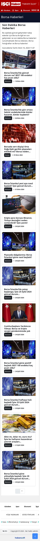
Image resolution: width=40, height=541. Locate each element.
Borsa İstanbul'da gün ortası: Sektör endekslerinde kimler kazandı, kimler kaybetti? (18, 112)
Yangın (33, 522)
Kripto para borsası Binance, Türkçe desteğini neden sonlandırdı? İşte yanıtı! (18, 220)
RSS (5, 531)
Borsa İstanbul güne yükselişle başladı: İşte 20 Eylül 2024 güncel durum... (17, 476)
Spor (16, 10)
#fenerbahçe (12, 522)
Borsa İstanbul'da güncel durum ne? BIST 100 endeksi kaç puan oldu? (18, 75)
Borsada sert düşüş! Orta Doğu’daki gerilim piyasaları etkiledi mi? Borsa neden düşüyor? (18, 149)
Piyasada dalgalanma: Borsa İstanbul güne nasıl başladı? (18, 256)
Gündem (7, 10)
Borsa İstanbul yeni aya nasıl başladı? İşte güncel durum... (18, 184)
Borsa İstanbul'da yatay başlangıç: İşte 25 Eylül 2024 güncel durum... (17, 291)
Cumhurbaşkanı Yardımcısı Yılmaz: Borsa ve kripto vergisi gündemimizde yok (17, 328)
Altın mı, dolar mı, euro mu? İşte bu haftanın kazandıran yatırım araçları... (18, 439)
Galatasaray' (24, 522)
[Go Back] (35, 536)
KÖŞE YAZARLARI (12, 515)
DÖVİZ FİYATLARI (28, 515)
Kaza (3, 522)
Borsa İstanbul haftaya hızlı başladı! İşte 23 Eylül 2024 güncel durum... (18, 402)
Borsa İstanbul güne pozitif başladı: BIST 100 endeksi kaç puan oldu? (18, 365)
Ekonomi (26, 10)
